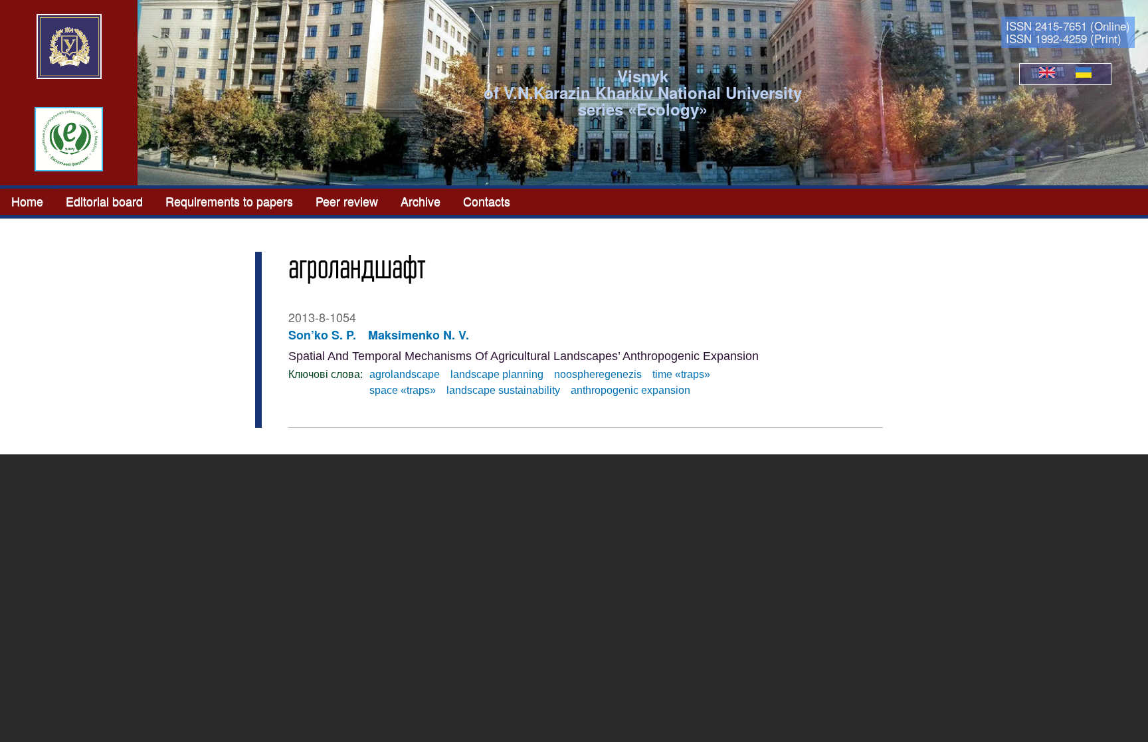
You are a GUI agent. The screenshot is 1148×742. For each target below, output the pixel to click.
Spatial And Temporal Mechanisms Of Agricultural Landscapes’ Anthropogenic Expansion (523, 356)
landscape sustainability (503, 390)
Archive (420, 200)
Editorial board (104, 200)
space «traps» (402, 390)
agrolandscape (404, 374)
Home (27, 200)
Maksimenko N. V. (418, 334)
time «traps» (681, 374)
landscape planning (496, 374)
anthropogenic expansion (630, 390)
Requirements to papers (229, 200)
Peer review (347, 200)
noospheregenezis (598, 374)
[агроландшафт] (1047, 73)
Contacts (486, 200)
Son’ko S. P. (322, 334)
